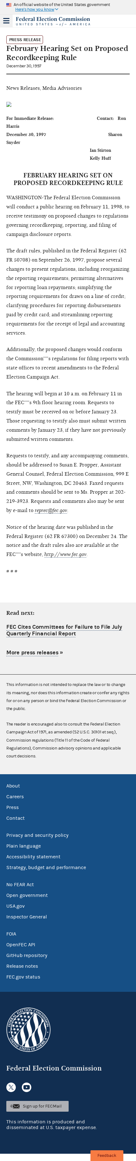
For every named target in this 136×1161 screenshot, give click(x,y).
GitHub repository (26, 955)
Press (12, 807)
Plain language (23, 846)
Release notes (22, 966)
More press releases (32, 652)
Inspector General (26, 917)
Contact (15, 818)
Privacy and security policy (37, 835)
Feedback (106, 1155)
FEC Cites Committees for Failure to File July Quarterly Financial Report (64, 630)
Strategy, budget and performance (46, 867)
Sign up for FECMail (42, 1106)
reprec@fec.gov (51, 510)
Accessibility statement (33, 857)
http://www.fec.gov (65, 554)
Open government (27, 895)
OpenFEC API (20, 945)
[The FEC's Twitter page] (11, 1087)
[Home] (60, 21)
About (13, 786)
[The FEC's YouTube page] (26, 1087)
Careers (15, 797)
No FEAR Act (20, 884)
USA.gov (15, 906)
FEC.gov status (23, 977)
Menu (6, 21)
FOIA (11, 934)
